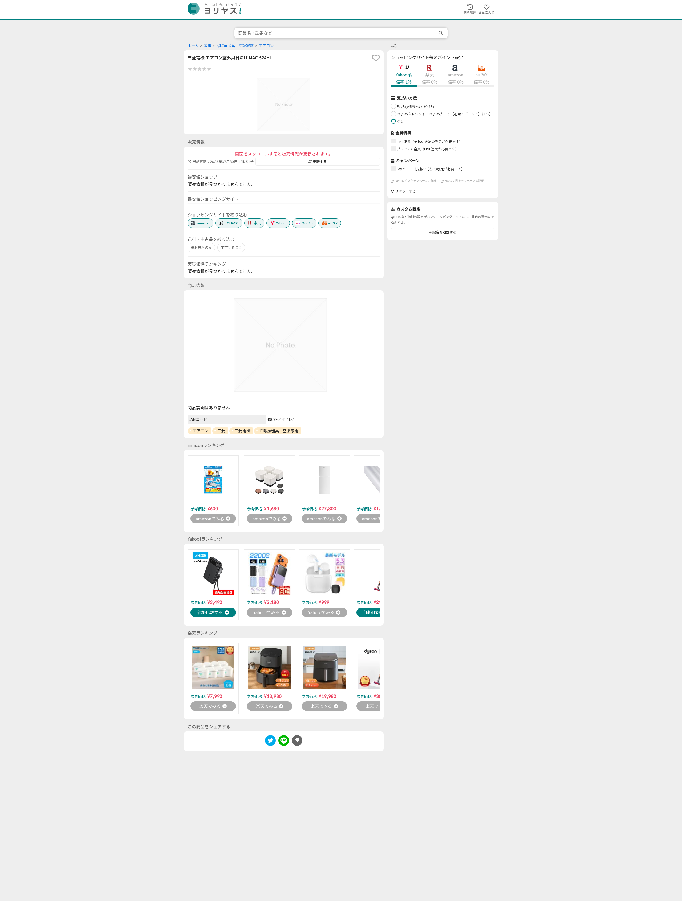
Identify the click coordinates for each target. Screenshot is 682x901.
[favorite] (376, 58)
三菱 (221, 430)
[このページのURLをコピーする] (297, 740)
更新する (320, 161)
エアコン (266, 45)
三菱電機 (242, 430)
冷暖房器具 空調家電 (235, 45)
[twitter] (270, 741)
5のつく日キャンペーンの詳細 (464, 181)
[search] (441, 33)
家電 (207, 45)
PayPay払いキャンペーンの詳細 (415, 181)
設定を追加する (444, 232)
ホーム (193, 45)
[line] (283, 741)
